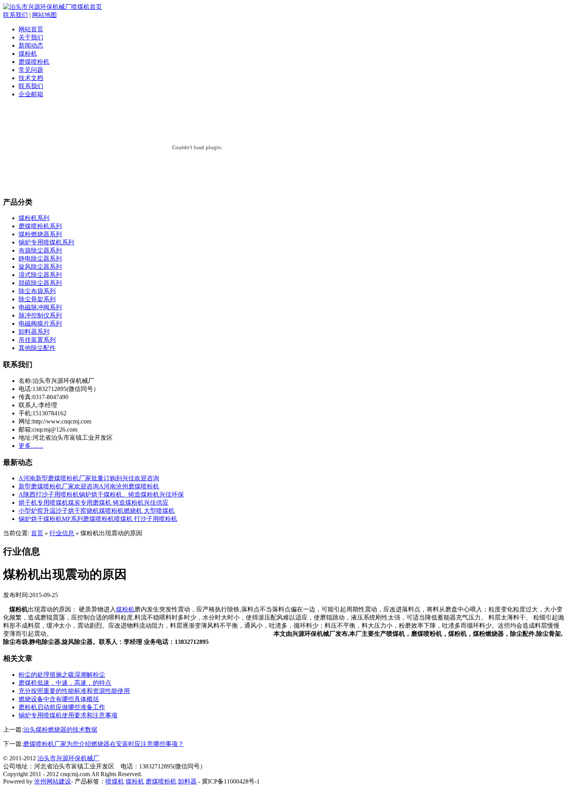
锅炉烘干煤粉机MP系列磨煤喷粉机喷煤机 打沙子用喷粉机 (98, 518)
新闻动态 (31, 45)
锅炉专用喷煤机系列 (46, 242)
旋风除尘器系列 (40, 266)
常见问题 (31, 70)
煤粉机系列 (34, 218)
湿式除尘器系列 (40, 274)
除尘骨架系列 (37, 299)
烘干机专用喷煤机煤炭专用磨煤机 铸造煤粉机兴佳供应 (93, 502)
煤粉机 (28, 53)
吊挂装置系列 (37, 339)
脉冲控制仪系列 (40, 315)
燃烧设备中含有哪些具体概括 (59, 699)
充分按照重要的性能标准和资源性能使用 (74, 691)
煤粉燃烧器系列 (40, 234)
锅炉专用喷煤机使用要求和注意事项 (68, 715)
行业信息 (61, 533)
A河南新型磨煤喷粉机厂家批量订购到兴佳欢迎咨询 (89, 478)
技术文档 (31, 78)
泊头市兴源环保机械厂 (68, 758)
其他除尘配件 (37, 348)
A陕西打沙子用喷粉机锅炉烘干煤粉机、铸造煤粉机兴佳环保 (101, 494)
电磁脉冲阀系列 (40, 307)
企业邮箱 (31, 94)
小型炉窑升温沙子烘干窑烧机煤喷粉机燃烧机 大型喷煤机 (97, 510)
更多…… (31, 445)
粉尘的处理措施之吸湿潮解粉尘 (62, 674)
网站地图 (44, 15)
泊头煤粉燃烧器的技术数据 (60, 729)
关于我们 (31, 37)
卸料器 (187, 781)
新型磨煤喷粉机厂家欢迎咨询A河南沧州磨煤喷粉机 (89, 486)
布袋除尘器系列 (40, 250)
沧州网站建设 (52, 781)
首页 (37, 533)
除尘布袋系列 (37, 291)
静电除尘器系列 (40, 258)
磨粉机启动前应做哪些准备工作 (62, 707)
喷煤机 (114, 781)
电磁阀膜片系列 (40, 323)
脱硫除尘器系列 (40, 283)
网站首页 (31, 29)
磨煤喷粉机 (34, 61)
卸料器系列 (34, 331)
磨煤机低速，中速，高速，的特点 (65, 682)
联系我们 (15, 15)
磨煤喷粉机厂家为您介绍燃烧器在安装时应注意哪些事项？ (103, 744)
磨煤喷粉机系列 (40, 226)
